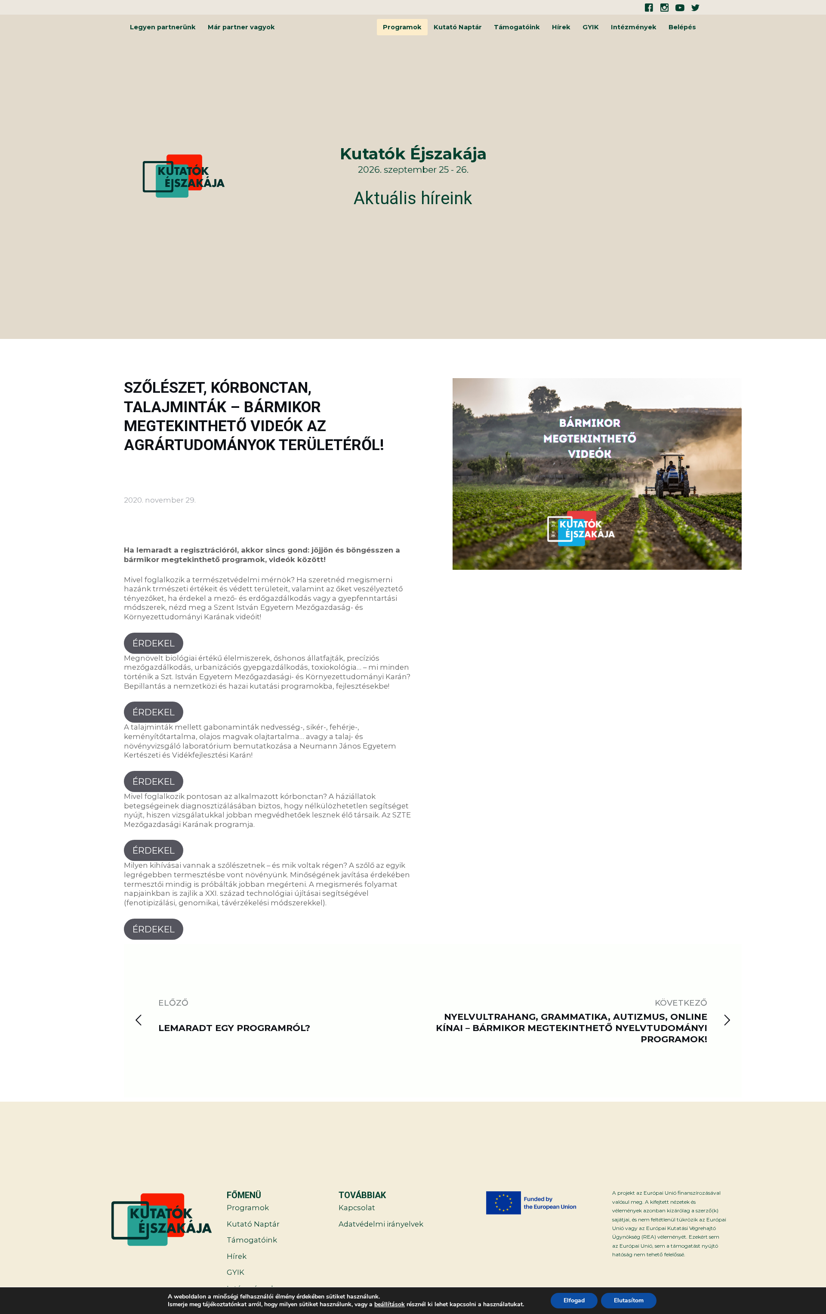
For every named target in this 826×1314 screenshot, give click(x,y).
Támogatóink (517, 27)
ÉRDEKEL (154, 643)
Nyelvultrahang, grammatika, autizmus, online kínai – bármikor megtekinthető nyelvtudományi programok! (571, 1027)
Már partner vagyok (241, 27)
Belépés (682, 27)
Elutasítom (629, 1300)
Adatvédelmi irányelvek (381, 1224)
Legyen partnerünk (163, 27)
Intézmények (633, 27)
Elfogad (574, 1300)
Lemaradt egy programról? (234, 1027)
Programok (402, 27)
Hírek (561, 27)
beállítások (389, 1304)
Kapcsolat (357, 1207)
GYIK (591, 27)
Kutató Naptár (458, 27)
